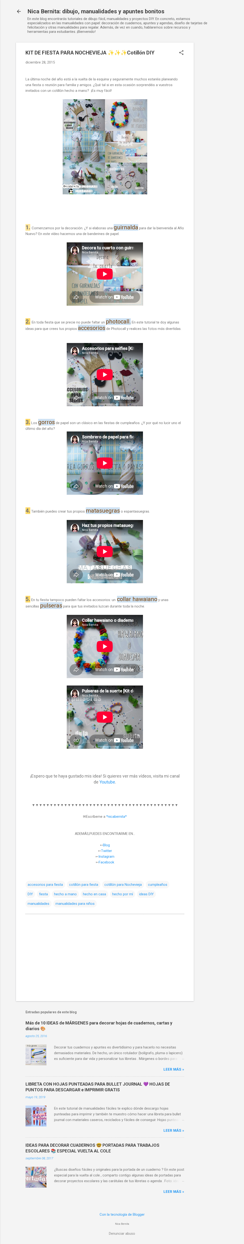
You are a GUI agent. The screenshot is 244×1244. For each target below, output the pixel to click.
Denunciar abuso (122, 1233)
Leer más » (173, 1069)
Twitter (106, 851)
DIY (30, 894)
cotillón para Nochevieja (123, 884)
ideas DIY (146, 894)
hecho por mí (122, 894)
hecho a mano (65, 894)
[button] (181, 53)
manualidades (38, 903)
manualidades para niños (75, 903)
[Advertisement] (213, 114)
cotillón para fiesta (83, 884)
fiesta (43, 894)
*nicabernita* (116, 816)
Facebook (106, 862)
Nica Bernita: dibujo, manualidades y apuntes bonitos (95, 11)
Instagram (106, 856)
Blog (106, 845)
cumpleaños (157, 884)
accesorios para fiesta (45, 884)
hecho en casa (94, 894)
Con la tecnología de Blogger (122, 1214)
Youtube (106, 781)
